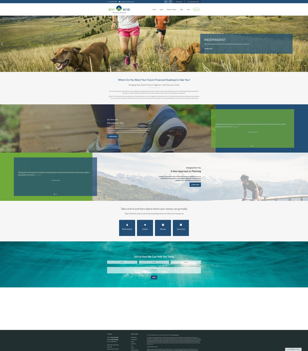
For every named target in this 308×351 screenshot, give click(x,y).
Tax (132, 345)
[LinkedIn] (166, 1)
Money (132, 348)
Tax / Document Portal (193, 1)
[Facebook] (170, 1)
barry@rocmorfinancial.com (127, 1)
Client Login (179, 1)
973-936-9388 (114, 337)
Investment (134, 339)
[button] (154, 9)
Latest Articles (134, 350)
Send (154, 277)
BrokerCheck (176, 334)
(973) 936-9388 (113, 1)
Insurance (133, 343)
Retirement (134, 337)
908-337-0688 (114, 339)
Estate (132, 341)
